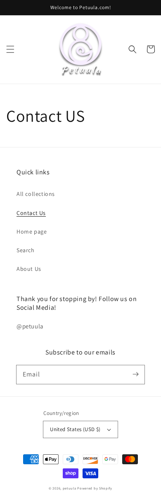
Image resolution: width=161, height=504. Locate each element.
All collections (36, 194)
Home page (32, 231)
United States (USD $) (75, 429)
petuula (69, 488)
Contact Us (31, 213)
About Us (29, 268)
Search (26, 250)
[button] (10, 49)
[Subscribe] (135, 374)
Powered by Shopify (94, 488)
